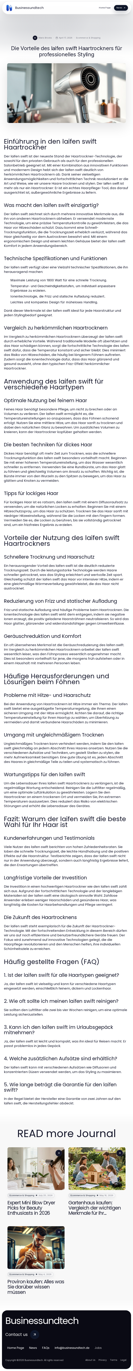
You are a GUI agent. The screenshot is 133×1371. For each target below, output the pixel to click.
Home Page (15, 1348)
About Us (90, 1360)
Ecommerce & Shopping (88, 37)
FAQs (45, 1348)
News (33, 1348)
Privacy (103, 1360)
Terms (113, 1360)
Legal (123, 1360)
